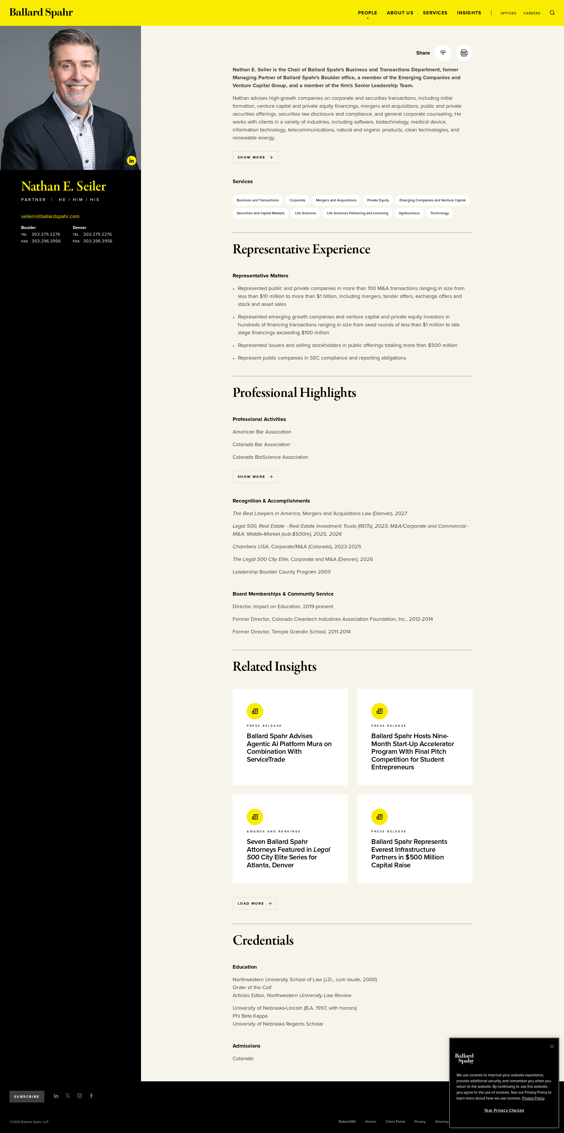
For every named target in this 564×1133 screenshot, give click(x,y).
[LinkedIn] (56, 1095)
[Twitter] (68, 1095)
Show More (252, 157)
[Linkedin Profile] (131, 160)
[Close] (551, 1046)
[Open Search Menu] (552, 13)
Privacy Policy (533, 1098)
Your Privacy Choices (504, 1110)
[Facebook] (91, 1095)
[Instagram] (79, 1095)
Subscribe (27, 1097)
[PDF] (464, 53)
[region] (504, 1083)
